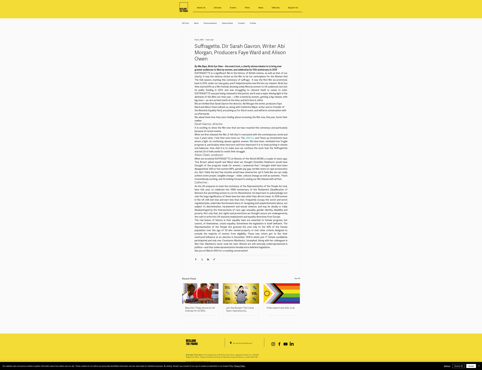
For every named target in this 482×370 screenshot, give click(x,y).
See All (297, 279)
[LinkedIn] (291, 344)
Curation (241, 23)
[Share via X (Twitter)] (202, 259)
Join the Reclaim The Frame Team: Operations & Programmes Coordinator (240, 309)
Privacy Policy (239, 366)
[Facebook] (279, 344)
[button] (201, 8)
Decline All (458, 366)
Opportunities (227, 23)
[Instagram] (273, 344)
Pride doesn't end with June (281, 308)
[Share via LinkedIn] (208, 259)
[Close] (478, 366)
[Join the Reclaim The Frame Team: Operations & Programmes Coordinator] (241, 293)
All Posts (185, 23)
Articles (253, 23)
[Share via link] (214, 259)
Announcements (210, 23)
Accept (471, 366)
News (196, 23)
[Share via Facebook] (196, 259)
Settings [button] (447, 366)
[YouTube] (285, 344)
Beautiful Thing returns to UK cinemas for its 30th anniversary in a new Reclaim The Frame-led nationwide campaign (200, 309)
